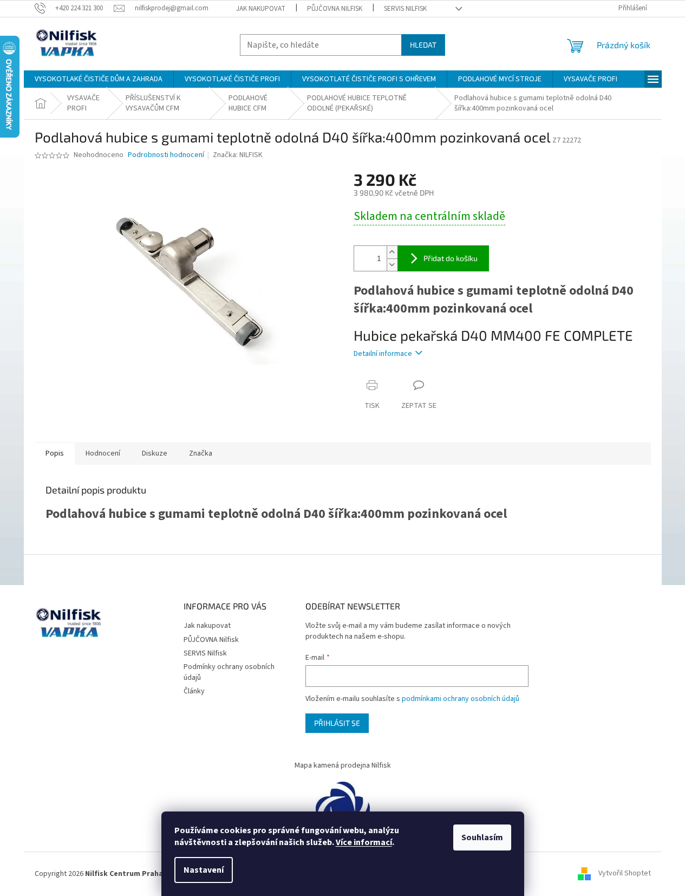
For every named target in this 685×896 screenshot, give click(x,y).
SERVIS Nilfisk (405, 9)
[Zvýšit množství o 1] (392, 252)
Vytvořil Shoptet (624, 873)
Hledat (423, 44)
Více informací (364, 842)
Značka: (238, 155)
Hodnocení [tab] (103, 453)
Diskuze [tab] (154, 453)
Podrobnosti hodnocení (166, 155)
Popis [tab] (54, 453)
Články (194, 691)
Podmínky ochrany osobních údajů (229, 672)
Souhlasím (482, 837)
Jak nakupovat (260, 9)
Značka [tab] (200, 453)
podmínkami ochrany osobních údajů (460, 698)
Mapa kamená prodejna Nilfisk (343, 765)
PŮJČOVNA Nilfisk (334, 9)
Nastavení (204, 870)
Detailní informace (383, 353)
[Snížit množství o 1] (392, 264)
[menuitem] (98, 79)
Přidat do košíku (450, 258)
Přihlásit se (337, 723)
